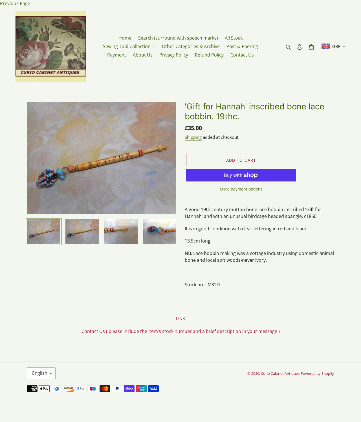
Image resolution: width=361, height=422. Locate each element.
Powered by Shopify (317, 373)
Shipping (193, 137)
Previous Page (15, 3)
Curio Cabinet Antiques (280, 373)
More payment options (241, 189)
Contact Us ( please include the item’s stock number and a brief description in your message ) (181, 331)
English (39, 373)
